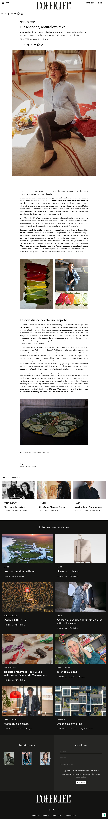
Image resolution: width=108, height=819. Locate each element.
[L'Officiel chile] (54, 6)
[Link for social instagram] (54, 810)
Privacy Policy (81, 777)
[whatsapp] (18, 14)
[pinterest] (8, 14)
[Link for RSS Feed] (59, 810)
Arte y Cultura (27, 22)
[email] (1, 14)
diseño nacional (32, 467)
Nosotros (36, 815)
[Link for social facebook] (49, 810)
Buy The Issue (91, 3)
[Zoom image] (54, 422)
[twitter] (15, 14)
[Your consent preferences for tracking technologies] (104, 815)
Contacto (45, 815)
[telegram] (22, 14)
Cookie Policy (70, 815)
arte (22, 467)
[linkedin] (12, 14)
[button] (49, 759)
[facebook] (5, 14)
